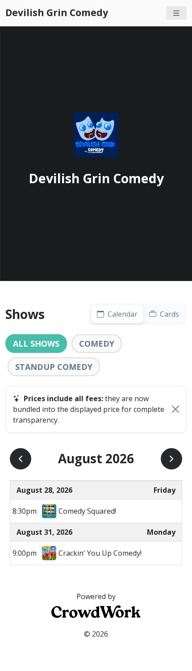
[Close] (175, 409)
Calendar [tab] (122, 314)
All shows (36, 343)
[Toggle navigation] (176, 13)
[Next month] (171, 459)
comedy (96, 343)
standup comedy (53, 366)
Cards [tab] (168, 314)
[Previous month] (20, 459)
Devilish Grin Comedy (56, 12)
